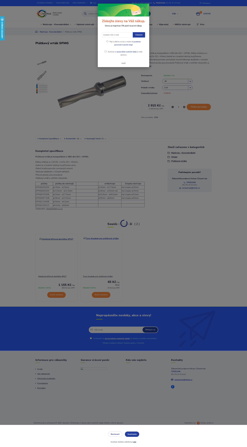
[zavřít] (145, 7)
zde (134, 442)
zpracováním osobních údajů (126, 52)
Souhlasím (132, 434)
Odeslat (139, 35)
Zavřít (123, 63)
